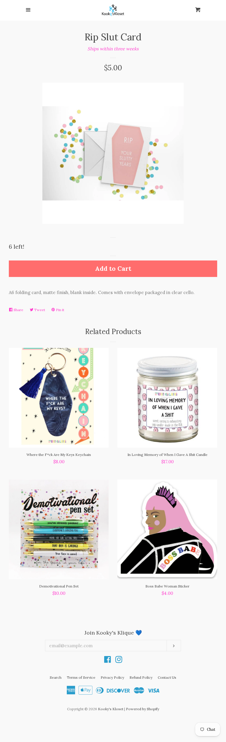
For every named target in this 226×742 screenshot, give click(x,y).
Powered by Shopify (142, 709)
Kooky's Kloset (110, 709)
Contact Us (167, 677)
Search (56, 677)
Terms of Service (81, 677)
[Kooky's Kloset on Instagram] (118, 660)
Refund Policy (140, 677)
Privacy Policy (112, 677)
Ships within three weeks (113, 49)
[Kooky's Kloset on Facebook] (107, 660)
